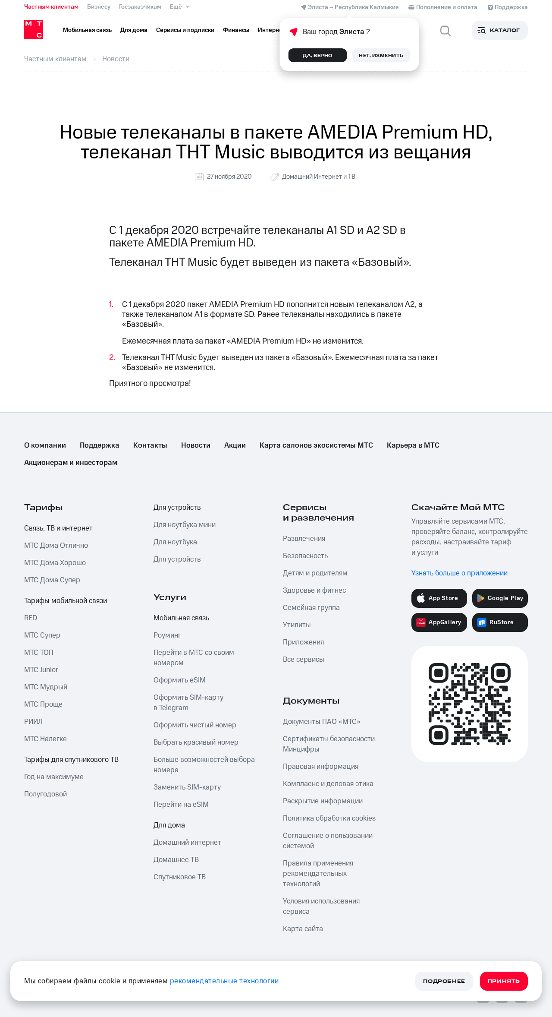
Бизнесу (98, 7)
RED (30, 618)
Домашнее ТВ (176, 860)
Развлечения (304, 539)
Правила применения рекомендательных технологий (318, 873)
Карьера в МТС (413, 445)
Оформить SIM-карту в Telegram (188, 702)
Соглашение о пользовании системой (328, 841)
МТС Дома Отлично (56, 545)
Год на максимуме (54, 777)
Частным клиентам (51, 7)
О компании (45, 445)
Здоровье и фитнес (314, 590)
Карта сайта (303, 929)
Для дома (169, 825)
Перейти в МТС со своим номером (194, 657)
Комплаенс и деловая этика (328, 784)
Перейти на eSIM (181, 804)
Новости (195, 445)
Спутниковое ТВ (180, 877)
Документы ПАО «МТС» (322, 722)
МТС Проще (43, 704)
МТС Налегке (45, 739)
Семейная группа (311, 608)
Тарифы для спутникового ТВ (71, 760)
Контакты (150, 445)
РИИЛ (33, 722)
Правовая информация (320, 766)
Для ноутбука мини (185, 525)
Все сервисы (303, 659)
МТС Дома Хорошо (55, 563)
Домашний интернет (187, 842)
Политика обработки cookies (329, 818)
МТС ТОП (38, 652)
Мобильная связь (181, 618)
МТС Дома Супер (52, 580)
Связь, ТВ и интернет (58, 528)
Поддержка (99, 445)
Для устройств (177, 507)
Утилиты (297, 625)
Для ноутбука (175, 542)
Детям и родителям (315, 573)
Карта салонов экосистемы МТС (316, 445)
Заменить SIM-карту (187, 787)
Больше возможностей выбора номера (204, 765)
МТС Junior (41, 670)
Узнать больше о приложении (459, 573)
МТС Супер (42, 635)
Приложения (303, 642)
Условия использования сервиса (321, 906)
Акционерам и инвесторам (70, 463)
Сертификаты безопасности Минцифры (329, 744)
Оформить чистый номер (195, 725)
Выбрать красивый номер (196, 742)
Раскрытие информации (323, 801)
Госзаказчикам (140, 7)
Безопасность (305, 556)
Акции (235, 445)
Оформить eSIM (180, 680)
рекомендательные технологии (224, 981)
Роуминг (167, 635)
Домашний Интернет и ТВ (318, 176)
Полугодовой (45, 794)
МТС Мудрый (45, 687)
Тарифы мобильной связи (65, 601)
